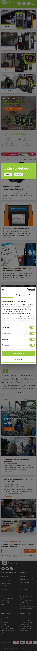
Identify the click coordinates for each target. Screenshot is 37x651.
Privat (8, 174)
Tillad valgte (18, 360)
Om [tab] (30, 295)
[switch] (32, 333)
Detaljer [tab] (18, 295)
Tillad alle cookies (18, 353)
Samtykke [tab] (6, 295)
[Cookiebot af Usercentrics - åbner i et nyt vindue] (26, 289)
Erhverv (18, 174)
